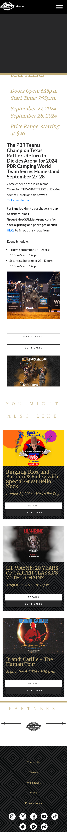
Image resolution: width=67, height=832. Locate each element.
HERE (10, 230)
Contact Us (33, 762)
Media (33, 792)
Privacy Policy (33, 803)
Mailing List (34, 782)
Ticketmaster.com (19, 200)
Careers (33, 772)
